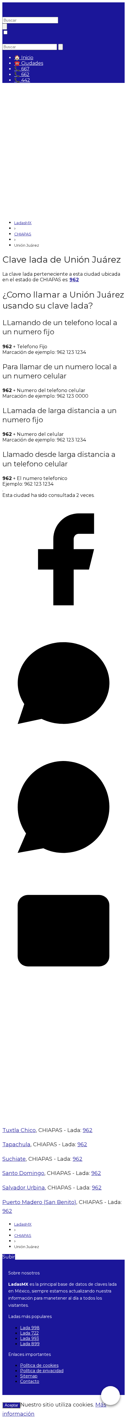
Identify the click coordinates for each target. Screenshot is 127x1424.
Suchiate (14, 1159)
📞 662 (22, 74)
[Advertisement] (63, 151)
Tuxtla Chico (19, 1130)
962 (74, 279)
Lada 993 (29, 1338)
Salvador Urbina (23, 1187)
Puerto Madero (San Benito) (39, 1202)
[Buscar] (4, 26)
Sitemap (29, 1376)
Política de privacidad (42, 1370)
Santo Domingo (23, 1173)
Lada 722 (29, 1333)
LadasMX (23, 222)
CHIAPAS (22, 234)
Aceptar (11, 1405)
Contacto (29, 1381)
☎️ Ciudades (28, 63)
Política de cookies (39, 1365)
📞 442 (22, 80)
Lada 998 (30, 1327)
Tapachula (16, 1144)
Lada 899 (30, 1343)
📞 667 (22, 69)
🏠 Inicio (23, 57)
